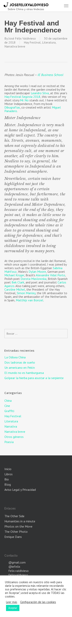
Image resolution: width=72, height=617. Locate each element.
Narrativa (10, 426)
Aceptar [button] (12, 608)
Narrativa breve (14, 46)
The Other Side (14, 516)
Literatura (49, 42)
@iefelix (14, 566)
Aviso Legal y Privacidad (20, 489)
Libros (8, 474)
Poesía (9, 442)
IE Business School (50, 75)
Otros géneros (14, 436)
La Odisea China (15, 357)
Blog (7, 484)
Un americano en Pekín (19, 367)
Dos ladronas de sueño (19, 362)
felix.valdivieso (18, 571)
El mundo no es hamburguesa (24, 372)
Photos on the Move (18, 526)
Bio (6, 479)
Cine (7, 405)
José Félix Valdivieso (22, 38)
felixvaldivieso (18, 575)
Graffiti (9, 411)
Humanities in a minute (19, 521)
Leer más (11, 602)
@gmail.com (17, 562)
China (8, 400)
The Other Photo (16, 531)
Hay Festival (32, 42)
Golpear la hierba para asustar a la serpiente (34, 378)
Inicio (7, 469)
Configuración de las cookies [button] (38, 602)
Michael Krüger (14, 275)
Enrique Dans (13, 536)
